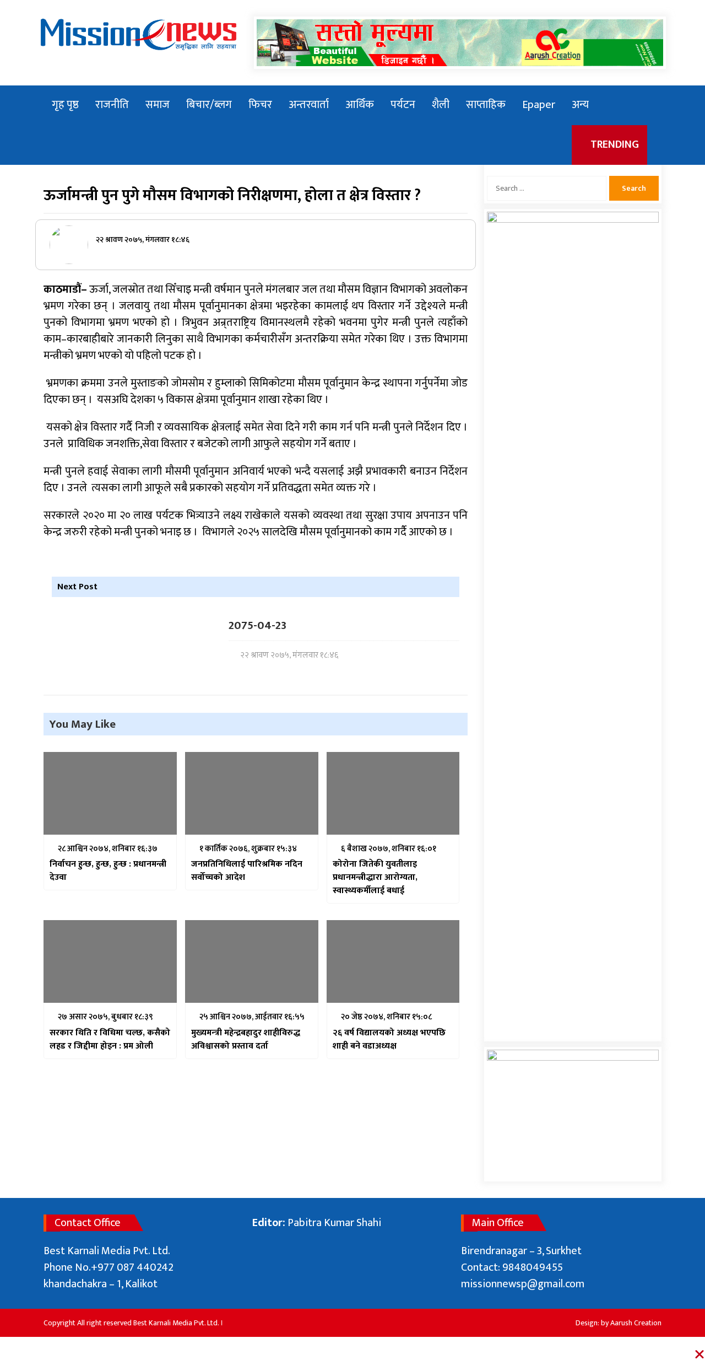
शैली (440, 104)
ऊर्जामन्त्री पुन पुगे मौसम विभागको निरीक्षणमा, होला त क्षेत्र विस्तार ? (232, 195)
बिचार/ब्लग (209, 104)
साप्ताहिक (486, 104)
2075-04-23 (257, 626)
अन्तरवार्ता (309, 104)
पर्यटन (403, 104)
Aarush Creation (635, 1322)
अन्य (580, 104)
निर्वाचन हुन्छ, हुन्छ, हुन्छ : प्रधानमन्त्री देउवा (108, 871)
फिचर (260, 104)
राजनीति (112, 104)
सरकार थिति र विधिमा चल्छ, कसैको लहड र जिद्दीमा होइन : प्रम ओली (110, 1040)
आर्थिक (359, 104)
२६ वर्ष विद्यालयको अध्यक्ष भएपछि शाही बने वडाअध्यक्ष (389, 1040)
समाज (157, 104)
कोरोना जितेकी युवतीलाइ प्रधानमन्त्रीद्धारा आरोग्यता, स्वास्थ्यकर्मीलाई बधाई (375, 878)
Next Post (77, 586)
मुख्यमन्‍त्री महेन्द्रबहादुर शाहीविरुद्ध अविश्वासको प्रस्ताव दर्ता (245, 1040)
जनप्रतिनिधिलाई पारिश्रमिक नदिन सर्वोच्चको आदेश (246, 871)
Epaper (538, 104)
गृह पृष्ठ (65, 104)
